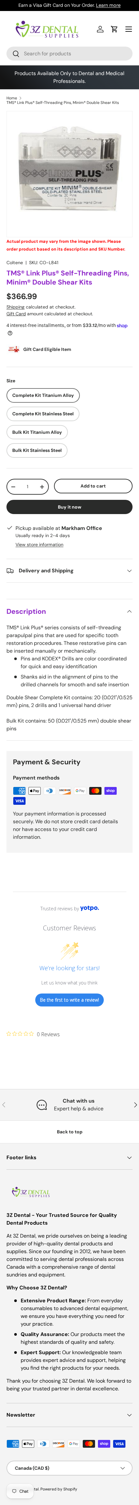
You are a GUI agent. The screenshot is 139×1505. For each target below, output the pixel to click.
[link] (33, 1034)
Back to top (69, 1132)
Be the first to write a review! (69, 1000)
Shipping (15, 307)
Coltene (14, 262)
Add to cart (93, 486)
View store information (39, 544)
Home (11, 98)
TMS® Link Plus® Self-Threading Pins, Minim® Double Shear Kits (62, 103)
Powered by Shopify (58, 1489)
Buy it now (69, 507)
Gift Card (16, 314)
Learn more (108, 5)
